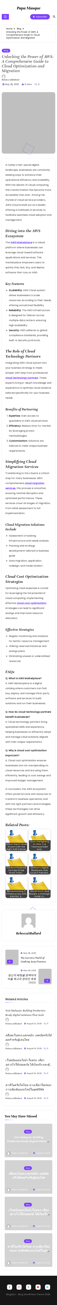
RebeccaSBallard (10, 79)
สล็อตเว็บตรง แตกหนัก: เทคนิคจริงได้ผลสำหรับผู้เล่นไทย (28, 1175)
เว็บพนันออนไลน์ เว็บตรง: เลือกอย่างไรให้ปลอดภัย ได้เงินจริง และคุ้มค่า (28, 1065)
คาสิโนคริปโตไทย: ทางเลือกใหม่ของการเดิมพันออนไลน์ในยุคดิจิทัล (28, 1250)
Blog (6, 50)
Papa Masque (28, 8)
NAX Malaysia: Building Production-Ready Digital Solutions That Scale (28, 1141)
